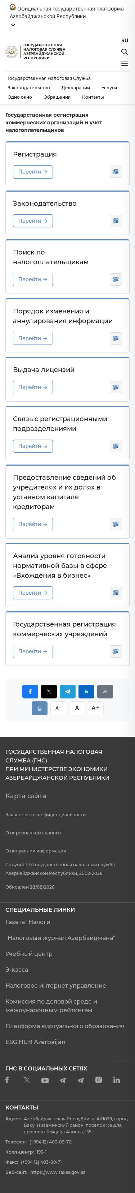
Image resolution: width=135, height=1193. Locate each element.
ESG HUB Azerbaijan (35, 1042)
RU (124, 40)
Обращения (57, 97)
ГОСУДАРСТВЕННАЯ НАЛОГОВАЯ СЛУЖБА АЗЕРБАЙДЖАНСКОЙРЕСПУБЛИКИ (44, 51)
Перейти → (33, 171)
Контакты (93, 97)
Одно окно (20, 97)
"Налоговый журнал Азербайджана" (60, 938)
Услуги (109, 87)
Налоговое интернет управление (55, 985)
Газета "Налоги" (29, 922)
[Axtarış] (125, 52)
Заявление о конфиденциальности (45, 814)
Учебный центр (29, 953)
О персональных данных (33, 832)
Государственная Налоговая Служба (49, 78)
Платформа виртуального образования (65, 1026)
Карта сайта (25, 796)
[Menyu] (125, 63)
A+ (95, 707)
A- (58, 708)
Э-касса (16, 969)
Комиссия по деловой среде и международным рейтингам (51, 1006)
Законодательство (29, 87)
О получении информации (35, 851)
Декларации (76, 87)
